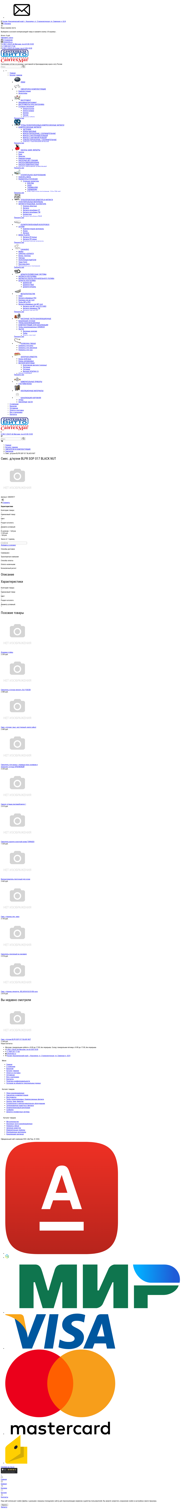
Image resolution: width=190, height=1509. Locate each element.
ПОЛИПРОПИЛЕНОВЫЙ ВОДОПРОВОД (35, 225)
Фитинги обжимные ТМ (31, 308)
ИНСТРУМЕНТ (26, 100)
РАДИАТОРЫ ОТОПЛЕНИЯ (28, 179)
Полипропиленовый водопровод (18, 1108)
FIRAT (20, 296)
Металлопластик (12, 1122)
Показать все (19, 118)
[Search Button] (23, 66)
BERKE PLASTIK (24, 235)
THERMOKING (32, 189)
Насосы (21, 152)
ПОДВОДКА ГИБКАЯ (28, 344)
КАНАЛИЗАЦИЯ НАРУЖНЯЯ (31, 398)
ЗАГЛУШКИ (27, 129)
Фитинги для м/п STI (30, 310)
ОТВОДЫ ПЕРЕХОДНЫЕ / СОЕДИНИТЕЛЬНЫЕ (40, 140)
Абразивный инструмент (27, 102)
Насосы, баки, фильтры (15, 1101)
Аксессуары (22, 93)
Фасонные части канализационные (19, 1124)
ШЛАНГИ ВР (27, 283)
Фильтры (21, 156)
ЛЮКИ (23, 82)
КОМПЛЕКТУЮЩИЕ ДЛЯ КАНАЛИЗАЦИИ (33, 325)
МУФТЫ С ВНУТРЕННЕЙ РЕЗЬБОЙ (35, 136)
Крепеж (26, 113)
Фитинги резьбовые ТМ (31, 212)
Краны (25, 231)
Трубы (25, 333)
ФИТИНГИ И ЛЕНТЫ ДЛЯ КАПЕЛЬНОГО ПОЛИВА (36, 278)
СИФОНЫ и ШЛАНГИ (26, 254)
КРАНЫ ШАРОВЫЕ (29, 131)
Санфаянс (10, 1110)
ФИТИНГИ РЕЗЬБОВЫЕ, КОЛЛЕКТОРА (32, 204)
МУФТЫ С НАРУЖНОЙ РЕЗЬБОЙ (35, 138)
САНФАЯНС (25, 249)
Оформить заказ (7, 38)
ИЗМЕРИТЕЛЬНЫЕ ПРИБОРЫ (31, 382)
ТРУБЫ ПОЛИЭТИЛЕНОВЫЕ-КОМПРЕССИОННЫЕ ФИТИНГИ (42, 125)
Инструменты (11, 1097)
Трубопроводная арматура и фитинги (20, 1106)
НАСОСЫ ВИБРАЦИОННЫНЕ (28, 162)
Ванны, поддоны (24, 256)
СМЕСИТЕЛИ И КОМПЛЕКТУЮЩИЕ (33, 89)
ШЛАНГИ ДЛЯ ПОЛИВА (27, 281)
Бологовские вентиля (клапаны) (35, 365)
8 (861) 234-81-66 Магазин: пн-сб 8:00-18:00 (18, 44)
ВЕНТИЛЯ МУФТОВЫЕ (26, 363)
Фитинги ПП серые (30, 239)
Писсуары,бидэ (24, 264)
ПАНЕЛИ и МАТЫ (24, 177)
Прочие (25, 115)
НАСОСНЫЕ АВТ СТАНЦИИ (28, 160)
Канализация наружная (15, 1134)
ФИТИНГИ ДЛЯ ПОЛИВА (27, 276)
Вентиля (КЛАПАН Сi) (31, 371)
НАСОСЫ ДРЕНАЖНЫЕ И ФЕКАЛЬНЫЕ (32, 167)
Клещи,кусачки (28, 109)
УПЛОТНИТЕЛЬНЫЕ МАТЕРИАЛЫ (30, 202)
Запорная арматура (13, 1128)
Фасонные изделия (30, 331)
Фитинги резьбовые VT (31, 210)
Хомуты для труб (29, 335)
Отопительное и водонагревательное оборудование (25, 1103)
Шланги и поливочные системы (18, 1112)
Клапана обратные (30, 206)
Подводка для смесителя (27, 348)
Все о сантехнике (16, 412)
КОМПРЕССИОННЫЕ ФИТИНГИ (29, 127)
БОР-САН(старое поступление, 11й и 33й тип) (44, 191)
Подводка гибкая (12, 1126)
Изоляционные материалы (16, 1132)
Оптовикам (14, 408)
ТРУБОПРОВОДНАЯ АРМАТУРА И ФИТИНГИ (37, 200)
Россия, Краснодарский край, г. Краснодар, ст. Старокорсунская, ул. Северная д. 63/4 (34, 21)
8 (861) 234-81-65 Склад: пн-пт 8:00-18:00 (17, 48)
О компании (14, 404)
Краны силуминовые (26, 361)
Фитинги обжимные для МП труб (30, 304)
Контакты (13, 414)
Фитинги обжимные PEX (27, 298)
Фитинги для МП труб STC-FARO (34, 306)
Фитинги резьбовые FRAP (32, 216)
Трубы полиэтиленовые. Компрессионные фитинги (25, 1099)
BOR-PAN (30, 183)
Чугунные (26, 369)
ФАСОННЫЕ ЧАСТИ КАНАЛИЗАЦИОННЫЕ (36, 319)
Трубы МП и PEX (24, 302)
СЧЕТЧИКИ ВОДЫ (25, 384)
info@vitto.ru (8, 42)
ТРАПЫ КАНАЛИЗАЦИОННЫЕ (29, 323)
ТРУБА (20, 400)
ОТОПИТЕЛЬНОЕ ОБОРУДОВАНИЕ (33, 175)
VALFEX (21, 329)
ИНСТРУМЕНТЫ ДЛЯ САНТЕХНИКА (31, 104)
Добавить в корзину (8, 545)
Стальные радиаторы (31, 181)
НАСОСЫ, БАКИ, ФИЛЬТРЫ (30, 150)
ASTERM (21, 227)
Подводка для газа (25, 350)
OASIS (29, 185)
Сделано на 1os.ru (7, 1467)
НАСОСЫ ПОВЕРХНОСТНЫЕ (28, 165)
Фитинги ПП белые (30, 237)
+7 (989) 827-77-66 (8, 46)
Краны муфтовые (24, 359)
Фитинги (26, 208)
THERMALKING (32, 187)
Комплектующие (24, 91)
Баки (20, 154)
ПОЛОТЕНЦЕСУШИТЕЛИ (27, 260)
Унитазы (21, 258)
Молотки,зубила (29, 117)
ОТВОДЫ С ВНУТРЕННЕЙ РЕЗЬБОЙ (36, 142)
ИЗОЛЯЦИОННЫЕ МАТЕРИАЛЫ (32, 391)
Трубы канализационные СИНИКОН (31, 327)
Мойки (20, 251)
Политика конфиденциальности (18, 1081)
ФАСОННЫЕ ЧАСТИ (25, 402)
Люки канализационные (15, 1093)
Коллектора (27, 214)
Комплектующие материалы (33, 229)
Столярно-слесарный (26, 106)
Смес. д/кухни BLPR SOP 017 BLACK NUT (16, 1039)
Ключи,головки (28, 111)
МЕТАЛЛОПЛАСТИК (28, 294)
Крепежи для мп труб (26, 300)
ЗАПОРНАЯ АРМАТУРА (29, 357)
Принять (4, 1505)
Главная (13, 73)
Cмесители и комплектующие (17, 1095)
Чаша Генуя (22, 262)
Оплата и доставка (17, 410)
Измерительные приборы (15, 1130)
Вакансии (13, 406)
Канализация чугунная (26, 321)
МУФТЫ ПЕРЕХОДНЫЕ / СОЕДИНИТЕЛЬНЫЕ (39, 133)
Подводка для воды (25, 346)
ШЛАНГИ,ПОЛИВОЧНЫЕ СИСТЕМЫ (33, 274)
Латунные (26, 367)
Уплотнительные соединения (29, 266)
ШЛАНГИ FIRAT (28, 285)
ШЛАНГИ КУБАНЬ (29, 287)
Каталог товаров (16, 75)
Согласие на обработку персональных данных (23, 1083)
